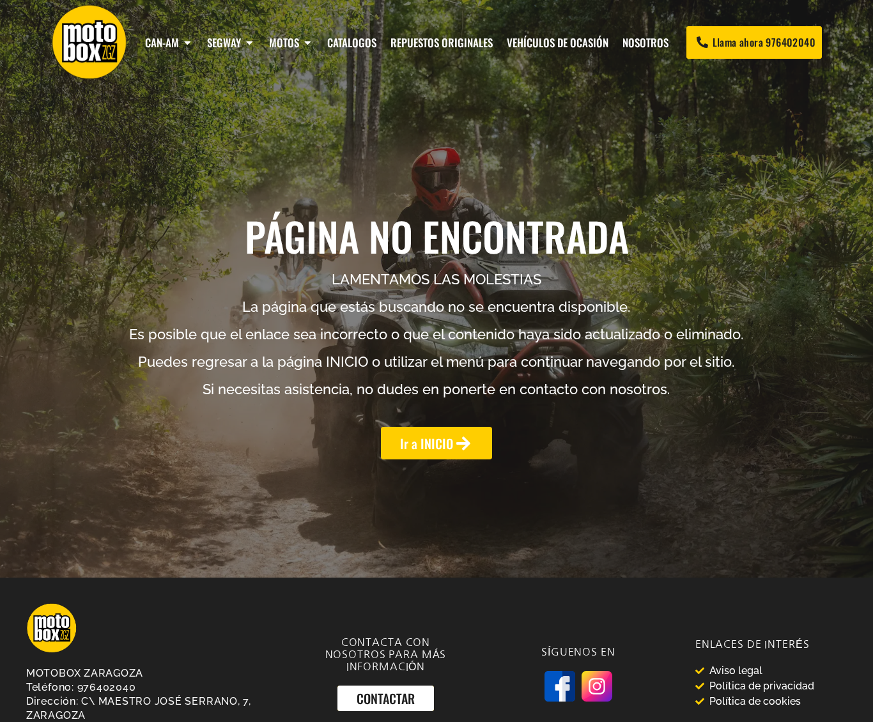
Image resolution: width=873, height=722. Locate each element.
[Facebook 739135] (560, 686)
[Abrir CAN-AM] (187, 42)
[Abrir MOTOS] (307, 42)
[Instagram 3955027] (597, 686)
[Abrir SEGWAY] (249, 42)
